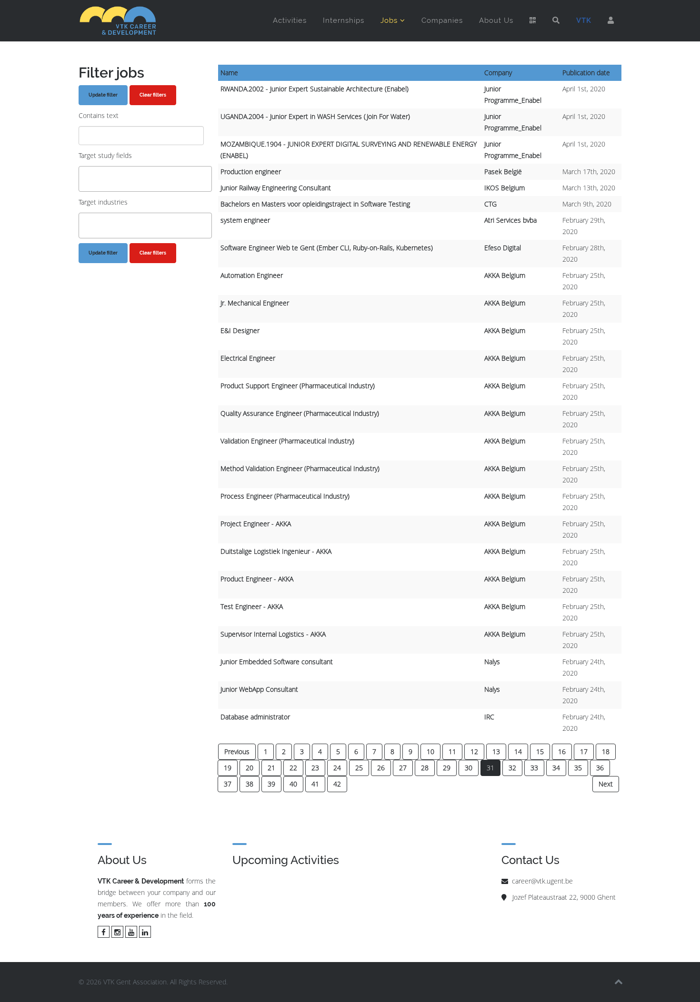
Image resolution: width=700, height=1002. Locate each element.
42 (337, 783)
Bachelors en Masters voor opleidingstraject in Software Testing (315, 203)
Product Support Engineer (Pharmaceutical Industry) (297, 385)
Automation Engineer (251, 275)
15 (540, 751)
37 (227, 783)
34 (556, 767)
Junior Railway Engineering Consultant (275, 187)
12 (474, 751)
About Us (496, 20)
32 (512, 767)
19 (227, 767)
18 (606, 751)
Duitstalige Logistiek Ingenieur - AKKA (275, 551)
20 (249, 767)
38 (249, 783)
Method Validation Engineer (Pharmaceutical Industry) (300, 468)
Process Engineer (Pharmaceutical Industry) (285, 496)
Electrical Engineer (247, 358)
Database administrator (255, 716)
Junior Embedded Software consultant (276, 661)
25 (359, 767)
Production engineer (250, 171)
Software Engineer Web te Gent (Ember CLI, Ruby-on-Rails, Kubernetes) (326, 247)
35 (578, 767)
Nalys (492, 661)
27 (403, 767)
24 (337, 767)
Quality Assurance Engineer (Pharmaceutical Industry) (299, 413)
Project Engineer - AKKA (255, 523)
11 (452, 751)
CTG (490, 203)
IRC (489, 716)
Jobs (389, 20)
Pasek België (503, 171)
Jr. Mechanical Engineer (254, 302)
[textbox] (84, 178)
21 (271, 767)
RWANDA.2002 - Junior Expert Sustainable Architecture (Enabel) (314, 88)
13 (496, 751)
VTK (583, 20)
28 (425, 767)
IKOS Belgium (504, 187)
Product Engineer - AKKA (256, 578)
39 (271, 783)
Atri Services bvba (510, 220)
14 (518, 751)
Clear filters (153, 95)
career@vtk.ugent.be (542, 880)
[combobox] (145, 179)
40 (293, 783)
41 (315, 783)
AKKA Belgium (504, 275)
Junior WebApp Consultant (259, 689)
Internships (343, 20)
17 (584, 751)
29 (446, 767)
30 (468, 767)
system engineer (245, 220)
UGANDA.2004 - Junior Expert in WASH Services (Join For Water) (315, 116)
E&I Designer (240, 330)
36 (600, 767)
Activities (290, 20)
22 (293, 767)
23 (315, 767)
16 (562, 751)
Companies (442, 20)
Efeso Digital (502, 247)
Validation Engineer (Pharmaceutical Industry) (287, 440)
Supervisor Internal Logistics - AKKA (273, 634)
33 (534, 767)
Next (606, 783)
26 (381, 767)
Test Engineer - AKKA (251, 606)
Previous (237, 751)
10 (430, 751)
